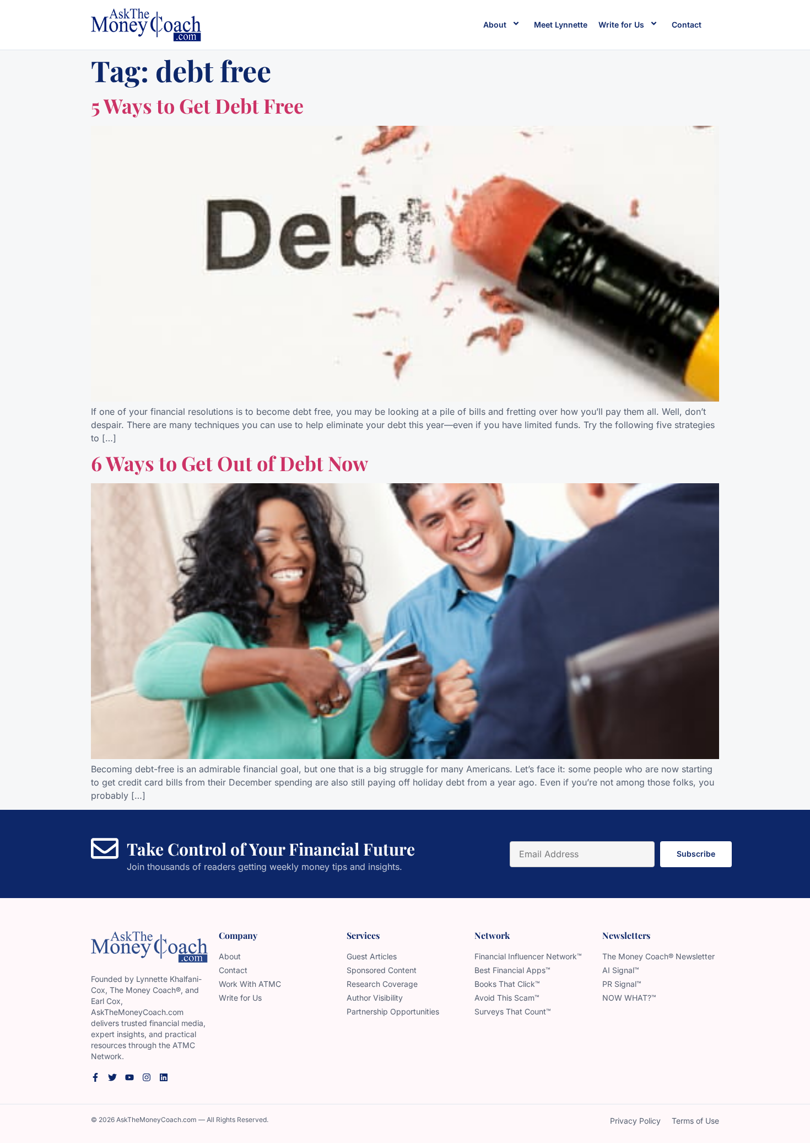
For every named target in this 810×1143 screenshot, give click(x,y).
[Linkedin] (163, 1077)
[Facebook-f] (95, 1077)
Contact (686, 24)
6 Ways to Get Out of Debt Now (229, 463)
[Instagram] (146, 1077)
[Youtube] (129, 1077)
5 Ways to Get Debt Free (197, 105)
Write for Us (621, 24)
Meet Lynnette (560, 24)
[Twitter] (112, 1077)
